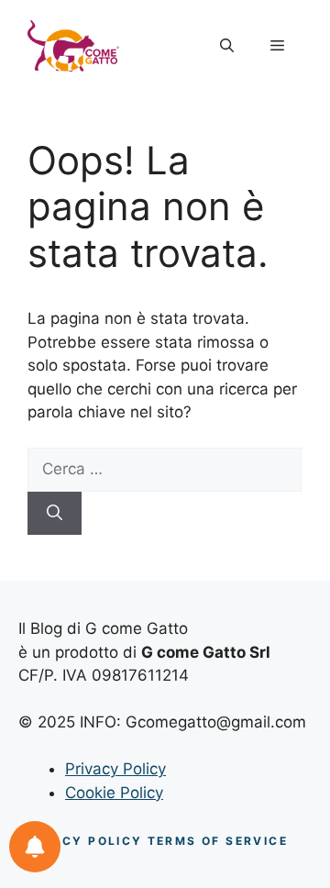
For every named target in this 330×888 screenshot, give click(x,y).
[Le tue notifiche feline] (34, 846)
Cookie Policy (114, 792)
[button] (227, 45)
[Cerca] (55, 514)
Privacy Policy (115, 769)
